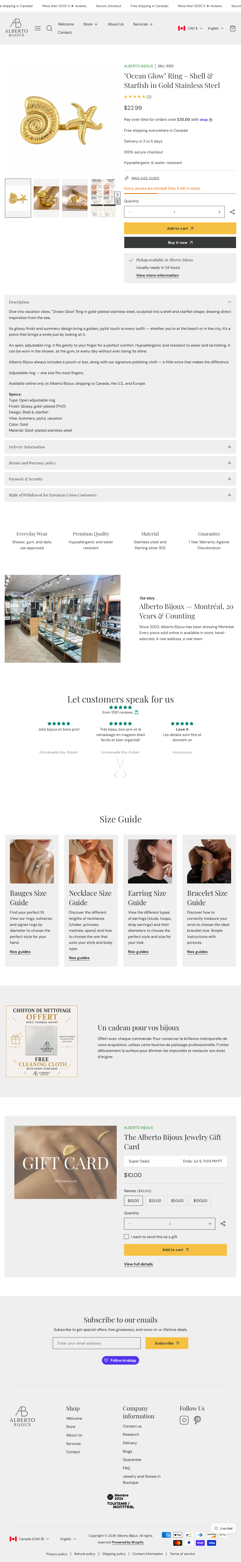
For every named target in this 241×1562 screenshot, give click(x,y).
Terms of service (182, 1554)
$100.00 (200, 1200)
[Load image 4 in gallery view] (103, 198)
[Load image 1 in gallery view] (18, 198)
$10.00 (133, 1200)
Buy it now (177, 242)
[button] (91, 24)
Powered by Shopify (128, 1542)
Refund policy (84, 1554)
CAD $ (192, 28)
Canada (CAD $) (31, 1539)
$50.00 (177, 1200)
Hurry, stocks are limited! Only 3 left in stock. (162, 188)
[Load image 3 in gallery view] (75, 198)
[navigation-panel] (37, 28)
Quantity (131, 201)
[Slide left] (117, 202)
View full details (138, 1264)
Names (137, 1190)
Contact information (148, 1554)
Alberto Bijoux (138, 66)
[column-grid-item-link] (32, 861)
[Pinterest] (197, 1420)
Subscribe (164, 1343)
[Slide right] (117, 195)
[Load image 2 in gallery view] (46, 198)
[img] (120, 707)
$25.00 (155, 1200)
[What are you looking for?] (49, 28)
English (213, 28)
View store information (157, 275)
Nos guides (20, 951)
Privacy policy (56, 1554)
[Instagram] (184, 1420)
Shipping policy (114, 1554)
